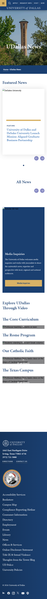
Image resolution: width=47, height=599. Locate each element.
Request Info (26, 3)
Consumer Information (15, 515)
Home (5, 70)
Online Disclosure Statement (18, 550)
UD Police (8, 565)
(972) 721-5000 (10, 457)
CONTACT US (21, 461)
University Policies (12, 570)
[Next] (42, 158)
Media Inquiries (23, 283)
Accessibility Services (14, 494)
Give (43, 3)
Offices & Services (12, 545)
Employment (9, 525)
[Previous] (36, 158)
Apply (15, 3)
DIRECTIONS (8, 461)
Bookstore (8, 500)
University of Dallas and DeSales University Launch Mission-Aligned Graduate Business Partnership (23, 135)
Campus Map (10, 505)
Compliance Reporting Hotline (19, 510)
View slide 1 (23, 165)
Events (6, 530)
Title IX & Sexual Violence (16, 555)
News (5, 540)
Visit (36, 3)
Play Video (23, 327)
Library (7, 535)
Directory (8, 520)
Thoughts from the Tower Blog (19, 560)
